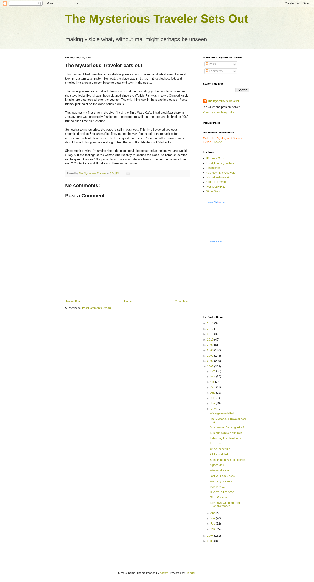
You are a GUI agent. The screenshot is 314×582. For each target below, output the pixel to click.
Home (128, 301)
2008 (210, 350)
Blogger (190, 573)
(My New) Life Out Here (221, 172)
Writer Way (213, 191)
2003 (210, 541)
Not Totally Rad (216, 186)
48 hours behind (220, 449)
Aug (213, 392)
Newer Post (73, 301)
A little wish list (219, 454)
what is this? (216, 241)
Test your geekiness (222, 476)
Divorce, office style (222, 492)
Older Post (181, 301)
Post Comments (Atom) (96, 308)
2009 (210, 345)
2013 (210, 323)
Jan (213, 529)
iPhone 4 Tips (215, 158)
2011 (210, 334)
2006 (210, 361)
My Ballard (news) (217, 177)
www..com (216, 202)
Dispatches (213, 167)
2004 (210, 535)
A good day (217, 465)
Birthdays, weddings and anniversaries (225, 504)
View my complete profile (218, 112)
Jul (212, 398)
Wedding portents (221, 481)
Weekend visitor (220, 470)
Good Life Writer (216, 181)
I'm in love (216, 443)
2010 (210, 339)
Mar (213, 518)
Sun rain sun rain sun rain (226, 433)
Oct (212, 382)
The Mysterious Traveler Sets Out (156, 18)
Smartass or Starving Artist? (227, 427)
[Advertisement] (231, 279)
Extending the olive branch (226, 438)
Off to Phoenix (218, 497)
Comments (215, 71)
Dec (213, 371)
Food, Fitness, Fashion (220, 163)
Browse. (218, 142)
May (213, 408)
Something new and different (228, 460)
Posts (212, 64)
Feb (213, 523)
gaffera (164, 573)
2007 (210, 355)
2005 (210, 366)
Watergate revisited (222, 413)
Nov (213, 376)
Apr (212, 513)
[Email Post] (128, 173)
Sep (213, 387)
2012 (210, 328)
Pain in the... (217, 486)
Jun (213, 403)
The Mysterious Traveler (223, 101)
